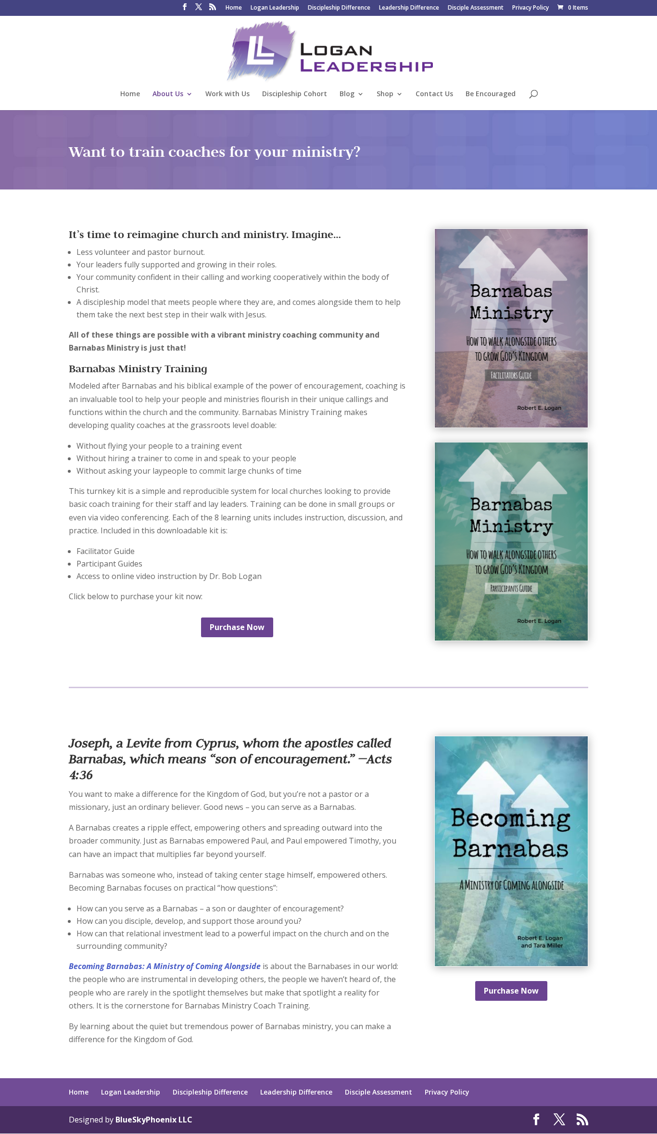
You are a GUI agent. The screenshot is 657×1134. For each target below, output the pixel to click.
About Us (167, 94)
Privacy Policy (530, 8)
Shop (385, 94)
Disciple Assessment (476, 8)
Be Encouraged (491, 94)
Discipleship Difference (339, 8)
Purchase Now (237, 627)
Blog (347, 94)
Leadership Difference (409, 8)
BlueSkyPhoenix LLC (153, 1119)
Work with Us (227, 94)
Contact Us (434, 94)
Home (234, 8)
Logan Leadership (275, 8)
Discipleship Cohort (294, 94)
